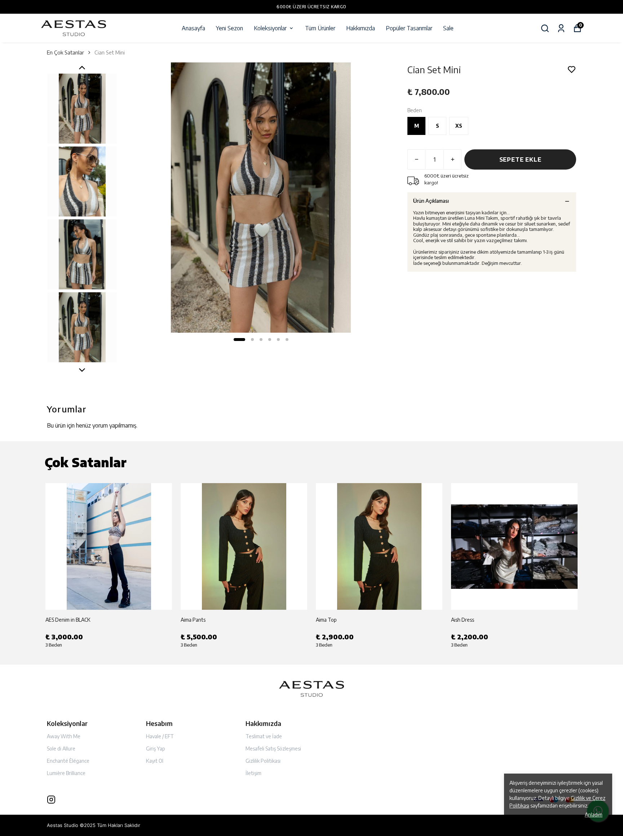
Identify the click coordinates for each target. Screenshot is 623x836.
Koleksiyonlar (270, 28)
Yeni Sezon (229, 28)
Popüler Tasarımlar (409, 28)
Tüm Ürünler (320, 28)
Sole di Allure (61, 748)
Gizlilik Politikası (263, 761)
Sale (448, 28)
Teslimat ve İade (264, 736)
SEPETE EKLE (520, 159)
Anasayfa (193, 28)
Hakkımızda (360, 28)
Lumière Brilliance (66, 773)
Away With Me (63, 736)
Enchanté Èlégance (68, 761)
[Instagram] (51, 799)
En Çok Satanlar (65, 52)
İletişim (253, 773)
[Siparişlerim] (561, 28)
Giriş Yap (155, 748)
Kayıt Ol (154, 761)
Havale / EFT (160, 736)
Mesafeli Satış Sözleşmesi (273, 748)
